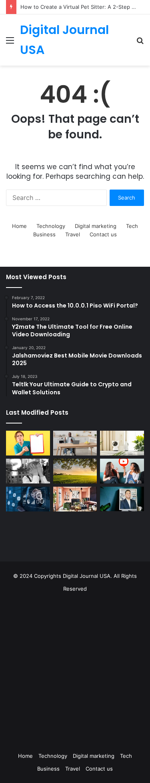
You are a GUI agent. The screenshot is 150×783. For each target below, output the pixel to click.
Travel (72, 234)
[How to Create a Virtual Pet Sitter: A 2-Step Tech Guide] (122, 443)
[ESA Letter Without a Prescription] (28, 443)
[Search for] (140, 43)
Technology (50, 226)
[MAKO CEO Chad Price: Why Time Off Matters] (122, 499)
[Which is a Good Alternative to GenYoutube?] (122, 471)
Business (44, 234)
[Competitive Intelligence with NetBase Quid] (28, 499)
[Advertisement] (75, 670)
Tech (132, 226)
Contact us (103, 234)
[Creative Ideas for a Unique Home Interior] (75, 499)
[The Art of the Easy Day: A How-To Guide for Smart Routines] (75, 443)
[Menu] (10, 43)
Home (19, 226)
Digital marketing (95, 226)
